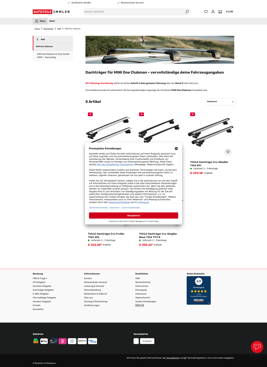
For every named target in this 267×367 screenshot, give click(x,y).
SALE (52, 21)
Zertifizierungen (92, 305)
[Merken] (228, 152)
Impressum (140, 293)
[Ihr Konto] (213, 11)
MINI (43, 39)
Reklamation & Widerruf (95, 293)
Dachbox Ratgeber (42, 286)
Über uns (88, 297)
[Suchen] (187, 11)
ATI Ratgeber (39, 282)
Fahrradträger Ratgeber (44, 297)
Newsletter (38, 309)
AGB (137, 278)
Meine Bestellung (92, 290)
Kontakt (36, 305)
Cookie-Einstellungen (145, 301)
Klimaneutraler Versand (132, 3)
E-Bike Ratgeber (41, 293)
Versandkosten (173, 358)
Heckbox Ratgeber (42, 301)
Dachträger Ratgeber (43, 290)
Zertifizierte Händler (81, 3)
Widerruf (140, 305)
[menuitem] (40, 21)
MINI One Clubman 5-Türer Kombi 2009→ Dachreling (53, 56)
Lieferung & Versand (94, 286)
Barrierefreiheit (142, 282)
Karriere (88, 278)
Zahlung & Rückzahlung (95, 301)
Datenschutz (141, 286)
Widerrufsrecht (142, 297)
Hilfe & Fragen (40, 278)
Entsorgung (141, 290)
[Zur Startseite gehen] (52, 11)
